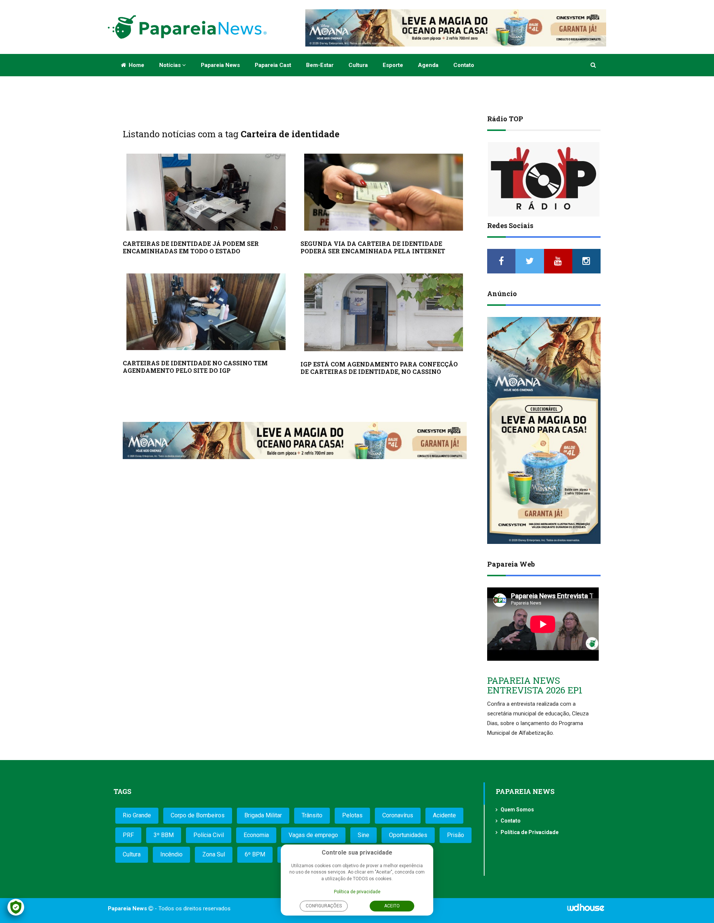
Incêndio (171, 854)
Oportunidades (408, 835)
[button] (593, 65)
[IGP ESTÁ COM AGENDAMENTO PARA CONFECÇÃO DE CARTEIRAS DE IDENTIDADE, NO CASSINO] (383, 312)
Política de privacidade (357, 891)
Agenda (428, 65)
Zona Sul (213, 854)
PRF (128, 835)
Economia (256, 835)
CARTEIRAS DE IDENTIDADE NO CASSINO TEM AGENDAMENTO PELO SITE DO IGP (195, 366)
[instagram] (586, 261)
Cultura (358, 65)
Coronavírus (397, 815)
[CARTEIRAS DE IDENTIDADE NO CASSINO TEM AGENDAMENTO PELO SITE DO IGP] (206, 312)
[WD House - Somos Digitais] (585, 910)
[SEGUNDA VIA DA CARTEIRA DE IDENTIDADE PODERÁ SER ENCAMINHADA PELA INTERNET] (383, 192)
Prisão (455, 835)
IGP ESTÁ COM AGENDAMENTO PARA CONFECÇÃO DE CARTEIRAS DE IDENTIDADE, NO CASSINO (379, 367)
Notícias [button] (170, 65)
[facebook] (501, 261)
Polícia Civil (208, 835)
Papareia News (220, 65)
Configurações (324, 905)
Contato (463, 65)
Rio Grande (137, 815)
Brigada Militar (263, 815)
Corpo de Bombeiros (198, 815)
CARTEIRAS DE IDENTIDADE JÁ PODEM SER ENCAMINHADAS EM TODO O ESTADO (191, 247)
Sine (363, 835)
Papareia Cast (273, 65)
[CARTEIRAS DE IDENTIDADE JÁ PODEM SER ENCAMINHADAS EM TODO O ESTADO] (206, 192)
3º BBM (164, 835)
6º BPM (255, 854)
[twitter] (529, 261)
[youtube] (558, 261)
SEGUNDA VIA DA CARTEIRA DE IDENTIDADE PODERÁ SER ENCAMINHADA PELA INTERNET (372, 247)
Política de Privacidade (530, 832)
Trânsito (312, 815)
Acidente (444, 815)
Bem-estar (320, 65)
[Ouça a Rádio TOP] (544, 179)
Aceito (392, 905)
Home (135, 65)
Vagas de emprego (313, 835)
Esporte (393, 65)
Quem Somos (517, 810)
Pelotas (352, 815)
